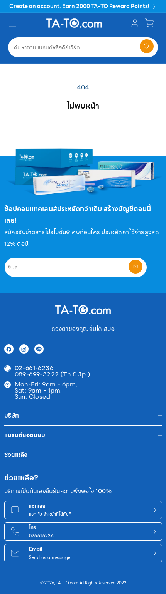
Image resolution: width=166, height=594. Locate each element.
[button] (14, 23)
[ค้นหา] (147, 46)
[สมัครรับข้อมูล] (135, 267)
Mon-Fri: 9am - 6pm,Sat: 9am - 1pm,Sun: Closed (46, 390)
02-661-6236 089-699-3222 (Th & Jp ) (52, 371)
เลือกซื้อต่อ (83, 128)
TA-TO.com (67, 583)
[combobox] (83, 47)
